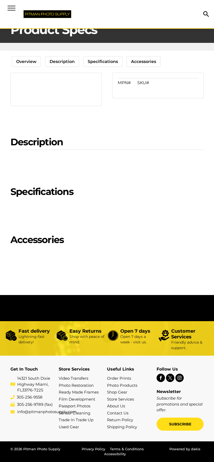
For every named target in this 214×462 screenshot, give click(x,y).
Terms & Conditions (127, 449)
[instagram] (179, 378)
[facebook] (161, 378)
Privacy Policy (93, 449)
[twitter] (170, 378)
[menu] (11, 8)
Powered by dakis (184, 449)
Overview (26, 61)
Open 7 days (135, 331)
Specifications (103, 61)
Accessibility (115, 454)
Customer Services (183, 334)
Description (62, 61)
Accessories (143, 61)
